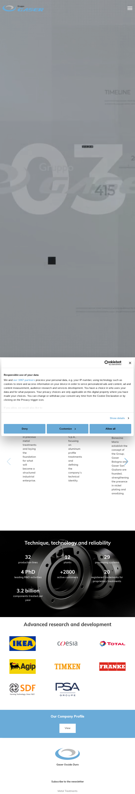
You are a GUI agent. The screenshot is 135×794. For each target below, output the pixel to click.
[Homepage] (51, 8)
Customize (65, 428)
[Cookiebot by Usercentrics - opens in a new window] (107, 362)
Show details (117, 418)
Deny (25, 428)
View (67, 728)
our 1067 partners (24, 380)
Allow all (110, 428)
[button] (126, 461)
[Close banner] (130, 363)
